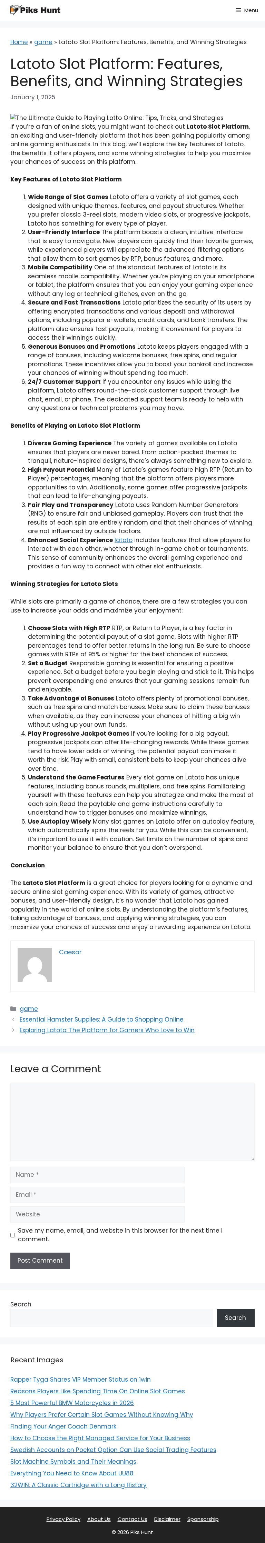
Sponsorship (203, 1519)
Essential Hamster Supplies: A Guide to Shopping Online (102, 1019)
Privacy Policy (63, 1519)
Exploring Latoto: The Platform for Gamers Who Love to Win (107, 1030)
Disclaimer (167, 1519)
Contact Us (132, 1519)
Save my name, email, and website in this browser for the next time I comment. (120, 1235)
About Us (99, 1519)
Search (20, 1304)
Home (19, 42)
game (43, 42)
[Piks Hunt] (34, 10)
